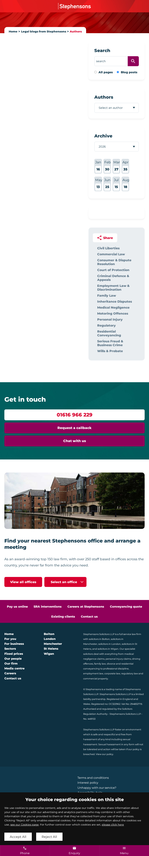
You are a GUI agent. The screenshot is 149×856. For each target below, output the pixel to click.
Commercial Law (111, 254)
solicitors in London (109, 644)
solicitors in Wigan (108, 648)
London (50, 639)
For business (14, 643)
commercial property (95, 678)
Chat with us (74, 441)
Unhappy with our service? (96, 787)
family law (100, 663)
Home (13, 31)
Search (102, 50)
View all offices (23, 582)
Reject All (49, 837)
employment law (93, 673)
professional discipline (116, 668)
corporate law (112, 673)
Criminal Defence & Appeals (113, 278)
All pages (105, 72)
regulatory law (129, 673)
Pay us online (17, 606)
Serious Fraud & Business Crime (110, 343)
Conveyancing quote (126, 606)
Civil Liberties (108, 248)
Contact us (89, 616)
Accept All (18, 837)
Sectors (10, 648)
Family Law (106, 295)
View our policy (104, 754)
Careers (10, 673)
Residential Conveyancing (109, 333)
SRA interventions (48, 606)
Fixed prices (13, 653)
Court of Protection (113, 270)
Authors (76, 31)
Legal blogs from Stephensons (43, 31)
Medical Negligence (113, 307)
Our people (13, 658)
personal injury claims (118, 658)
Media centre (14, 668)
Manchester (53, 643)
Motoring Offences (112, 313)
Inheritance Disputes (114, 301)
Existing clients (63, 616)
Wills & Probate (110, 351)
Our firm (11, 663)
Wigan (49, 653)
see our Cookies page (24, 824)
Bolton (49, 634)
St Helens (51, 648)
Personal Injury (110, 319)
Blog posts (129, 72)
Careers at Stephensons (85, 606)
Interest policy (87, 782)
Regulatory (106, 325)
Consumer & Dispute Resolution (114, 262)
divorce (111, 663)
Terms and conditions (93, 777)
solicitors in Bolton (99, 639)
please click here (113, 824)
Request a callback (74, 428)
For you (10, 639)
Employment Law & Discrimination (113, 287)
